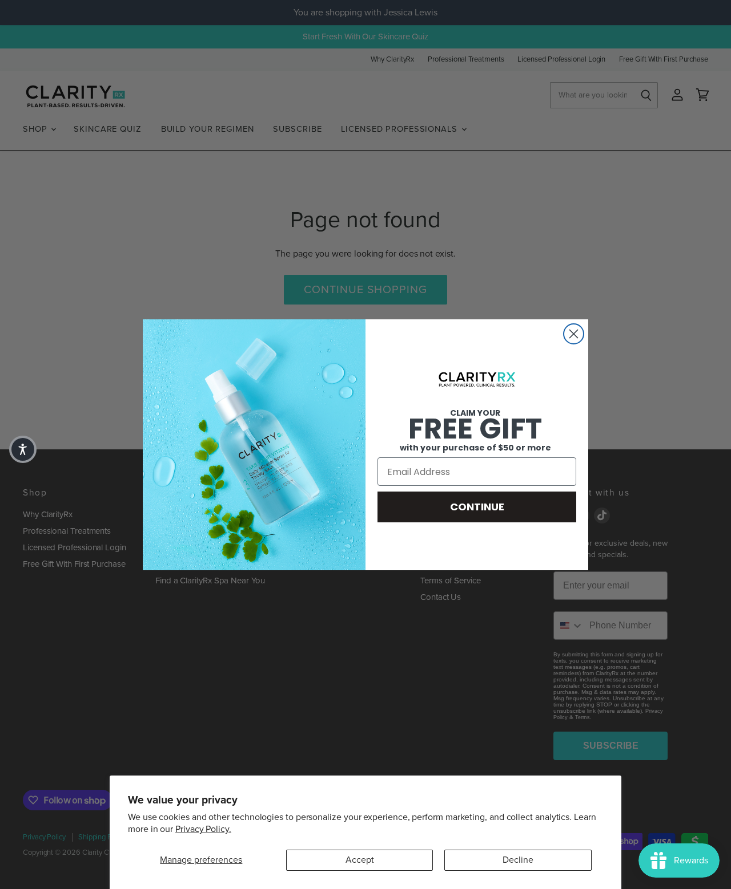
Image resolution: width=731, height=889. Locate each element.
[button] (23, 449)
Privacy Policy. (203, 829)
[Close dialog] (574, 334)
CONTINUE (477, 507)
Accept (360, 860)
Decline (518, 860)
